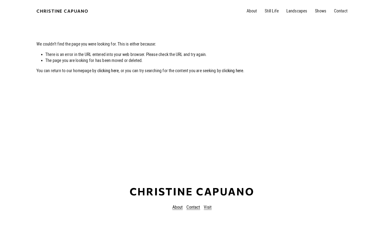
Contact (341, 11)
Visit (208, 207)
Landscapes (296, 11)
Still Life (272, 11)
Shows (320, 11)
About (252, 11)
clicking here (108, 70)
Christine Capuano (62, 11)
